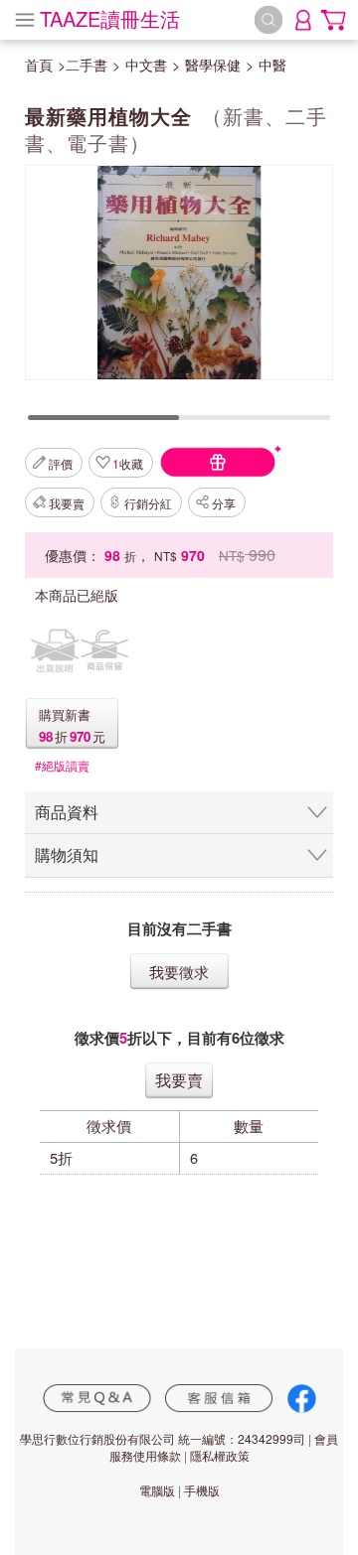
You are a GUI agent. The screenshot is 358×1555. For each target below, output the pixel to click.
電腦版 (157, 1490)
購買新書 (64, 714)
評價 (61, 463)
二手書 (86, 64)
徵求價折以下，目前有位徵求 (179, 1038)
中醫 (272, 64)
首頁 (39, 64)
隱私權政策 (220, 1455)
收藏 (127, 463)
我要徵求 (179, 971)
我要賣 (67, 503)
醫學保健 (213, 64)
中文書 (146, 64)
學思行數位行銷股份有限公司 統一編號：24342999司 (162, 1438)
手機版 (202, 1490)
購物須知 (66, 854)
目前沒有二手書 (179, 929)
